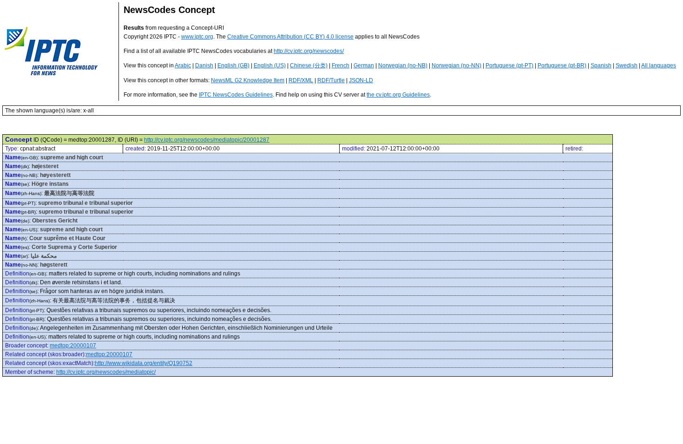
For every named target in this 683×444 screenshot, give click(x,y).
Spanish (601, 65)
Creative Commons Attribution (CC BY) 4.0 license (290, 36)
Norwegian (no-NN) (456, 65)
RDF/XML (301, 80)
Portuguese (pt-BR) (562, 65)
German (364, 65)
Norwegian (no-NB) (402, 65)
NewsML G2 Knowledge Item (247, 80)
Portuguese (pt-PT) (509, 65)
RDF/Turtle (331, 80)
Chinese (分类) (309, 65)
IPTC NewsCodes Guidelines (236, 94)
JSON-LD (361, 80)
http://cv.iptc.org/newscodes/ (309, 51)
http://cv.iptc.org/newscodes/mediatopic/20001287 (206, 140)
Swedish (626, 65)
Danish (204, 65)
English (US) (270, 65)
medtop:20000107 (73, 345)
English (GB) (233, 65)
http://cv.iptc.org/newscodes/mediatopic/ (106, 372)
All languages (658, 65)
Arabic (183, 65)
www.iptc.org (197, 36)
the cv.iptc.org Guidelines (398, 94)
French (340, 65)
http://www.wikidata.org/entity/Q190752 (143, 363)
